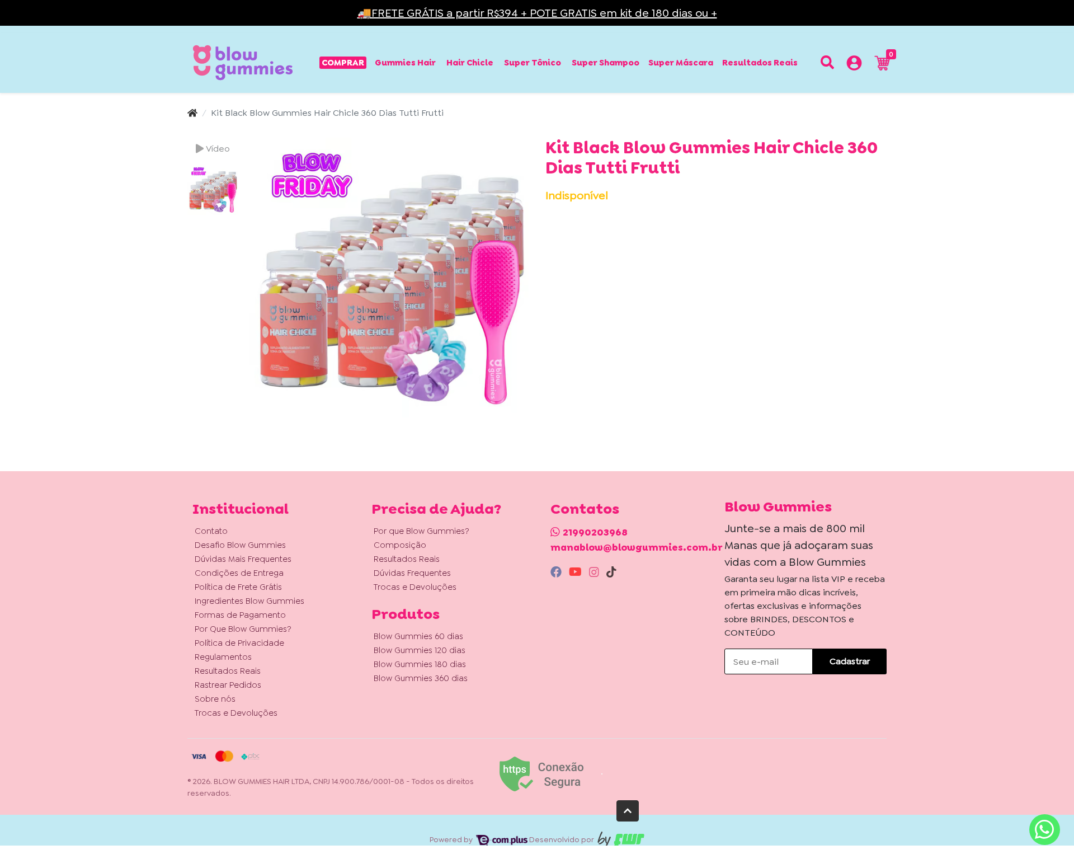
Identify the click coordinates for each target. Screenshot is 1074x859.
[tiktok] (611, 572)
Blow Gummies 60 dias (418, 636)
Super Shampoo (605, 62)
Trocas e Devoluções (236, 713)
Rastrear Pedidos (228, 685)
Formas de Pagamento (240, 615)
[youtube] (577, 572)
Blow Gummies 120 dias (419, 650)
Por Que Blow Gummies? (243, 629)
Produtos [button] (405, 613)
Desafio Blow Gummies (240, 545)
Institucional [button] (240, 508)
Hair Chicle (469, 62)
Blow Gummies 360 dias (421, 678)
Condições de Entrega (239, 573)
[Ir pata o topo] (627, 811)
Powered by (452, 839)
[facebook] (557, 572)
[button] (854, 65)
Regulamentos (223, 657)
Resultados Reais (760, 62)
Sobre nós (215, 699)
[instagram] (595, 572)
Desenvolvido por (562, 839)
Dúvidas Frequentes (412, 573)
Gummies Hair (405, 62)
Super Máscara (680, 62)
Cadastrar (850, 661)
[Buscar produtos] (827, 63)
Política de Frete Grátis (238, 587)
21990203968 (595, 532)
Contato (211, 531)
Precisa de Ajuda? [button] (436, 508)
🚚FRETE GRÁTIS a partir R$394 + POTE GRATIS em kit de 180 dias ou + (537, 13)
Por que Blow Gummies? (421, 531)
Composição (400, 545)
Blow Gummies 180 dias (420, 664)
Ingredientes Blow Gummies (249, 601)
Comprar (343, 62)
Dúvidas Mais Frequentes (243, 559)
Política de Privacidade (239, 643)
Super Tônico (532, 62)
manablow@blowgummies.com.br (636, 547)
